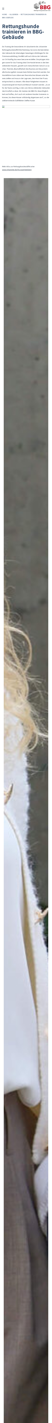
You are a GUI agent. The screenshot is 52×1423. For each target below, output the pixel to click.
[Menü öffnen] (3, 8)
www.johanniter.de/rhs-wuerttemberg (16, 170)
